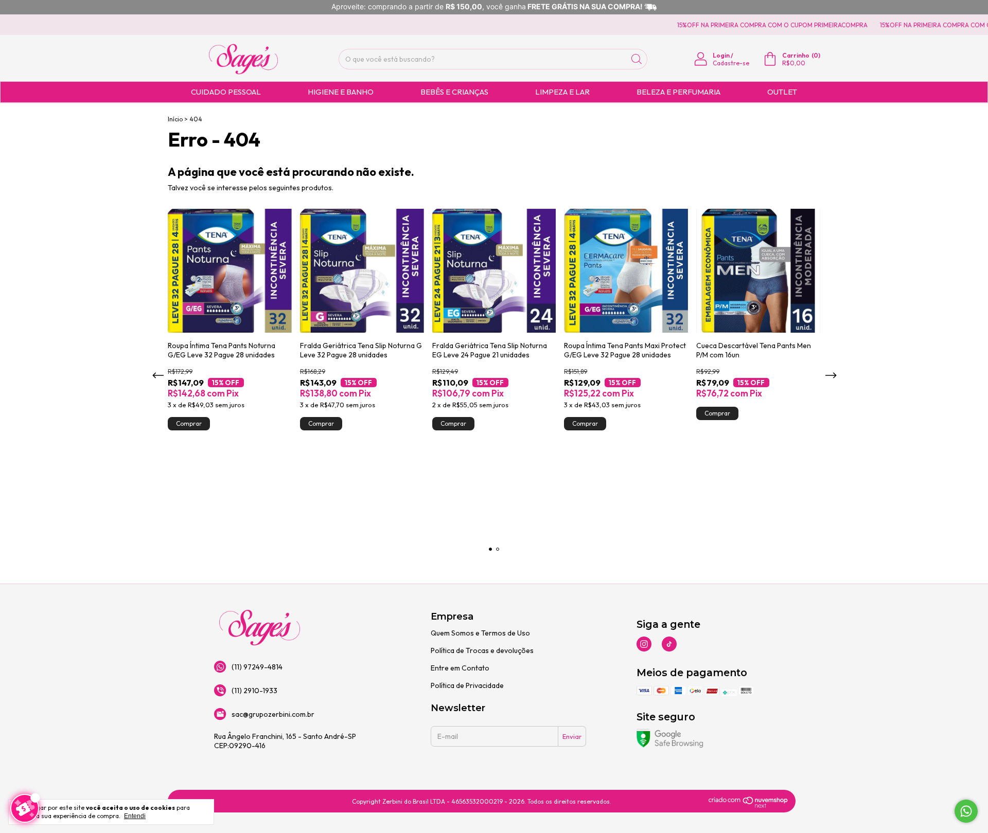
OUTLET (782, 92)
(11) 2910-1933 (254, 690)
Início (175, 119)
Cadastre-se (731, 63)
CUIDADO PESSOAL (226, 92)
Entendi (135, 816)
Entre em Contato (460, 668)
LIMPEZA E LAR (562, 92)
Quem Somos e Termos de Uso (480, 633)
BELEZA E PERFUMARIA (678, 92)
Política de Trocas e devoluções (482, 650)
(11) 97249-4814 (257, 667)
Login (721, 55)
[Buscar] (636, 59)
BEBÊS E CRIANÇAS (454, 92)
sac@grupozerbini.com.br (273, 714)
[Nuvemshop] (748, 805)
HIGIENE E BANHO (341, 92)
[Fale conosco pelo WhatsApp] (966, 811)
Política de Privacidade (467, 685)
